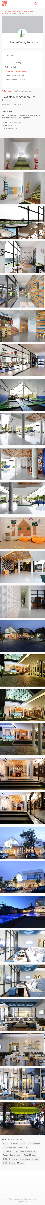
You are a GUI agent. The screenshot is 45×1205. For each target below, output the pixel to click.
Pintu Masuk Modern (10, 1151)
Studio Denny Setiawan (24, 42)
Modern (5, 1143)
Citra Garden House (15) (14, 76)
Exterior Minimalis (9, 1147)
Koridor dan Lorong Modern (29, 1159)
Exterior (23, 1143)
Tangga (5, 1155)
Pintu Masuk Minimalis (28, 1151)
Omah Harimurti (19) (13, 63)
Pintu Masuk (22, 1147)
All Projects (9, 55)
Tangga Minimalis (30, 1155)
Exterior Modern (34, 1143)
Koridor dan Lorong (10, 1159)
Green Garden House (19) (15, 80)
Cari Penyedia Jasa (14, 11)
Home (4, 11)
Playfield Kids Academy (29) (15, 71)
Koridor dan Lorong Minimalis (13, 1163)
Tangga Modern (16, 1155)
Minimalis (14, 1143)
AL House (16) (10, 67)
